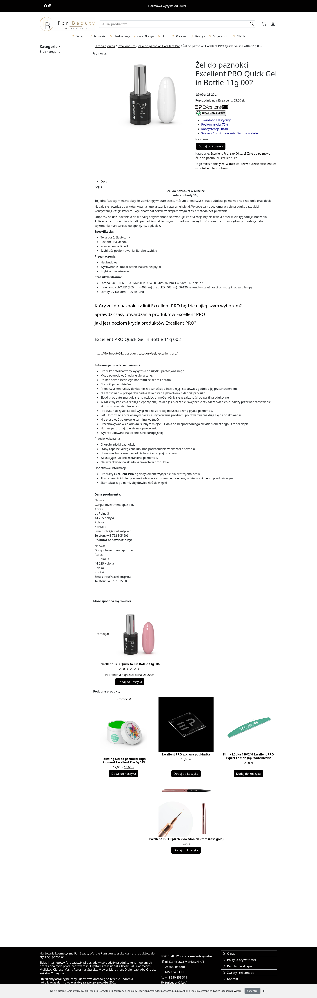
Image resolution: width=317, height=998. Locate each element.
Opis (104, 181)
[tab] (189, 181)
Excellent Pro (127, 46)
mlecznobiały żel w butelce (221, 164)
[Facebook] (45, 6)
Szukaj (252, 24)
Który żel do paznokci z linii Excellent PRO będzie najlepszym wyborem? (168, 306)
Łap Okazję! (238, 153)
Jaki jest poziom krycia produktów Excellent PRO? (145, 323)
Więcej (237, 990)
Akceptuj (252, 991)
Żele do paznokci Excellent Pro (159, 46)
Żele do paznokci (259, 153)
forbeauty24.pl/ (176, 983)
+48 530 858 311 (176, 977)
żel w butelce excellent (256, 164)
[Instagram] (49, 6)
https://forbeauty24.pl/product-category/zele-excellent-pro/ (136, 353)
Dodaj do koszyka (210, 146)
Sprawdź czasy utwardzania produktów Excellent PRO (150, 314)
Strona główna (105, 46)
